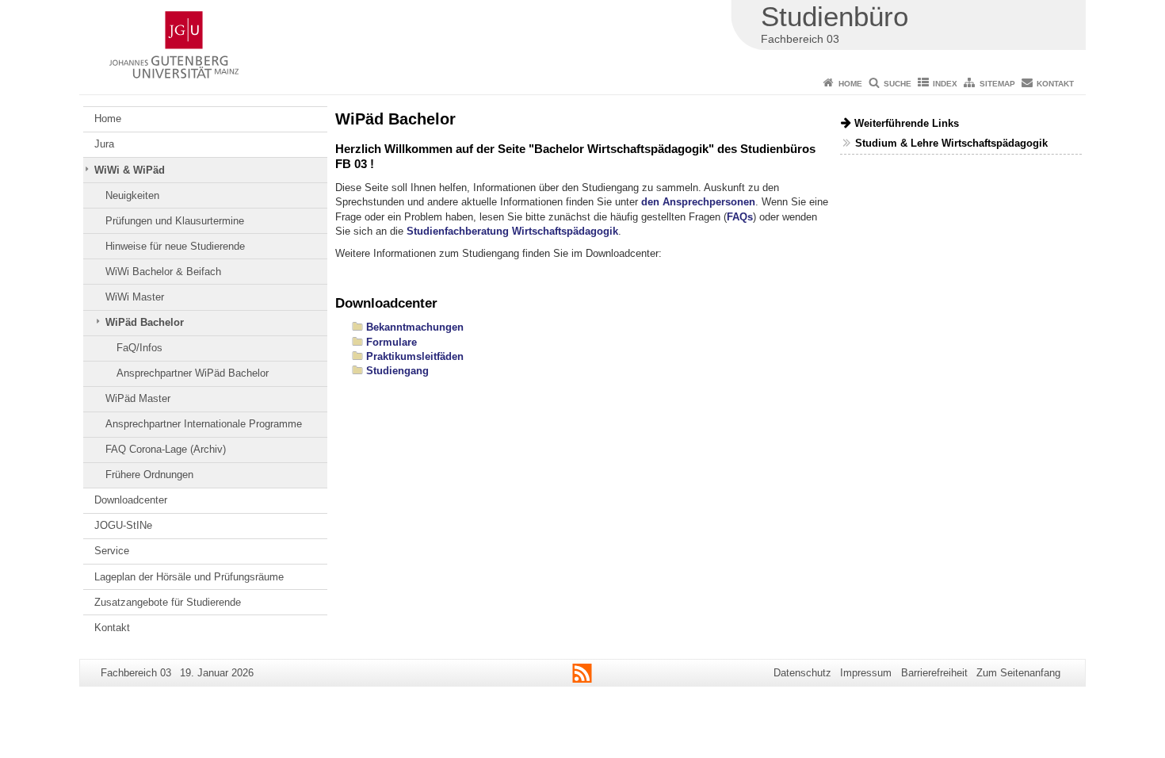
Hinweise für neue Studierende (175, 246)
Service (111, 551)
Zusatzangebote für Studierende (167, 602)
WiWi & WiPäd (129, 170)
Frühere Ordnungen (149, 474)
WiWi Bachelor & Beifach (163, 272)
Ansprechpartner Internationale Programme (203, 424)
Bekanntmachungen (415, 327)
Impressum (866, 673)
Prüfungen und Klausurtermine (174, 221)
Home (850, 83)
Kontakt (1055, 83)
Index (945, 83)
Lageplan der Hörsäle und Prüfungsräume (189, 577)
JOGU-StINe (123, 525)
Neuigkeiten (132, 195)
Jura (104, 144)
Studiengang (397, 371)
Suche (897, 83)
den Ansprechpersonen (698, 202)
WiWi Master (134, 297)
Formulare (391, 342)
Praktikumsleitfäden (415, 356)
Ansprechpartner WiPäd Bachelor (192, 373)
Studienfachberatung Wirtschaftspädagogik (512, 231)
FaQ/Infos (139, 348)
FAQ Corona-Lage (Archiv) (165, 449)
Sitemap (997, 83)
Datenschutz (802, 673)
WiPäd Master (137, 398)
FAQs (740, 217)
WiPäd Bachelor (144, 322)
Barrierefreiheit (934, 673)
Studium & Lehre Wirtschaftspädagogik (951, 143)
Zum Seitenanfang (1018, 673)
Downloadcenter (130, 500)
